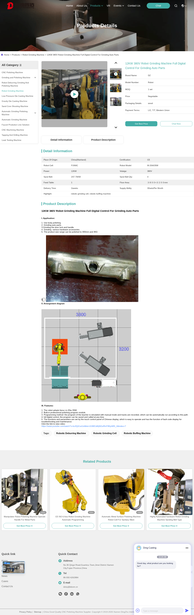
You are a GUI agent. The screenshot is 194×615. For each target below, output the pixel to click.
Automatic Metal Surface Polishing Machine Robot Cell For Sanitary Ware (121, 518)
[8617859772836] (78, 595)
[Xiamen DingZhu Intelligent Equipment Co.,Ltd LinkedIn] (72, 595)
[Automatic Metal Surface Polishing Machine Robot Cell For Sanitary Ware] (121, 492)
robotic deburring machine (71, 433)
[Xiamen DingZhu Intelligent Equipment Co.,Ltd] (20, 5)
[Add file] (138, 610)
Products (16, 55)
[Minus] (187, 548)
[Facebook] (66, 595)
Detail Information (61, 139)
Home (69, 5)
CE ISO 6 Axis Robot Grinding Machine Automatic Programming (72, 518)
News (4, 576)
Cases (5, 581)
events (117, 5)
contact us (134, 5)
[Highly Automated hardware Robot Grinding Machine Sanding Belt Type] (169, 492)
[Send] (187, 610)
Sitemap (37, 612)
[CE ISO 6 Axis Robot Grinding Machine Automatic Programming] (73, 492)
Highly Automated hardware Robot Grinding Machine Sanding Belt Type (169, 518)
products (95, 5)
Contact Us (7, 586)
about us (81, 5)
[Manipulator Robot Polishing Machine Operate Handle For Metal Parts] (25, 492)
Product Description (103, 139)
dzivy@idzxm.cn (70, 587)
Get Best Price (141, 124)
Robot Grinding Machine (33, 55)
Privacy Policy (25, 612)
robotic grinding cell (104, 433)
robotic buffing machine (137, 433)
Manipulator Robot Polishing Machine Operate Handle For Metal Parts (24, 518)
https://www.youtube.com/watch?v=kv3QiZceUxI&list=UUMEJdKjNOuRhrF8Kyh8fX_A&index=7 (83, 426)
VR (108, 5)
